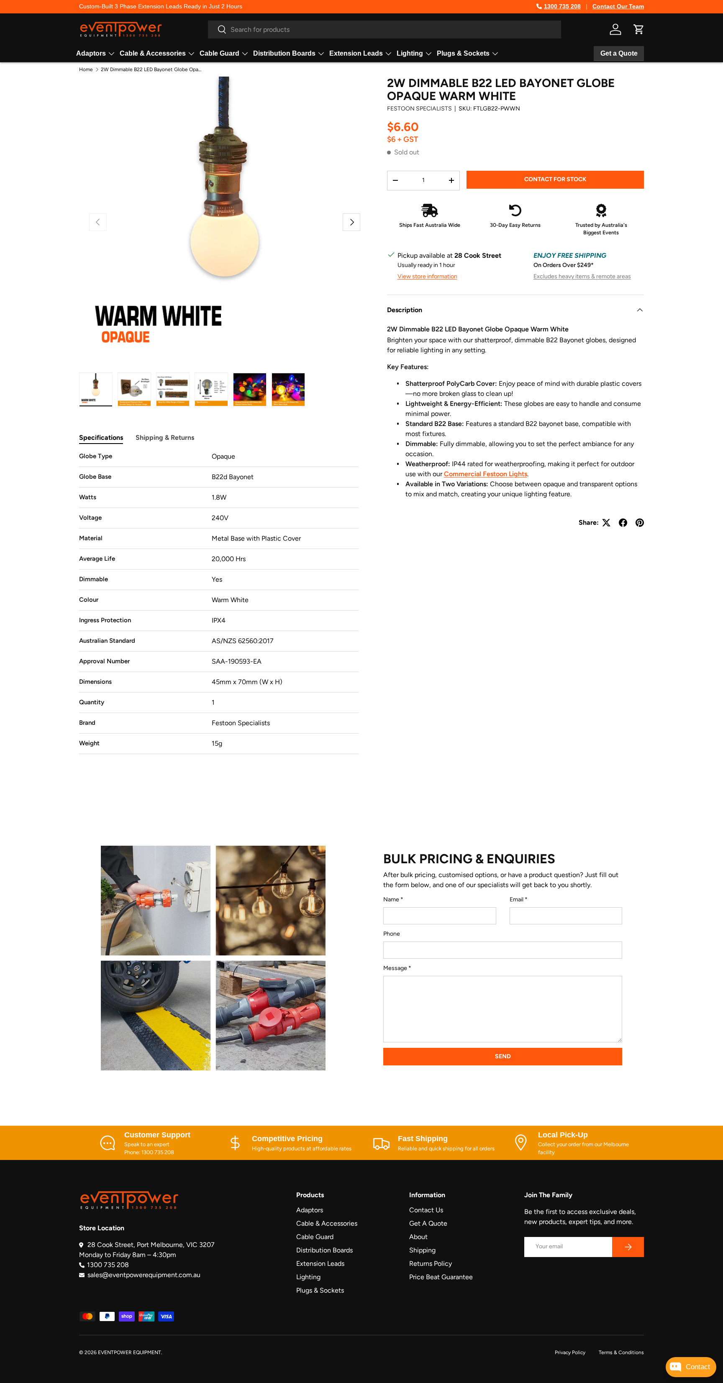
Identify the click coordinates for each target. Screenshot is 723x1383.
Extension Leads (356, 53)
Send (503, 1056)
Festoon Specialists (419, 108)
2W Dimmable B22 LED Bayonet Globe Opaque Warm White (151, 69)
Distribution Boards (284, 53)
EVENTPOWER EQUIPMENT (129, 1352)
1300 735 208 (562, 6)
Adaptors (91, 53)
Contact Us (426, 1210)
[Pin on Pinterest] (639, 522)
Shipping (422, 1250)
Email (516, 899)
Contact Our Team (618, 6)
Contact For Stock (555, 178)
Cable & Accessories (153, 53)
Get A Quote (428, 1223)
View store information (427, 276)
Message (395, 968)
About (418, 1237)
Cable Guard (219, 53)
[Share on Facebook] (623, 522)
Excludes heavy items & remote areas (582, 276)
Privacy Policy (570, 1352)
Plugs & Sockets (463, 53)
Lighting (410, 53)
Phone (391, 933)
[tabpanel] (219, 603)
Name (391, 899)
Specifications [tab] (101, 437)
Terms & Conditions (621, 1352)
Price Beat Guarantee (441, 1277)
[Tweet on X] (606, 522)
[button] (639, 29)
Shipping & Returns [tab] (165, 437)
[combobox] (384, 29)
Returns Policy (430, 1264)
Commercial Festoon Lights (485, 474)
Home (86, 69)
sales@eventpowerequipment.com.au (143, 1275)
